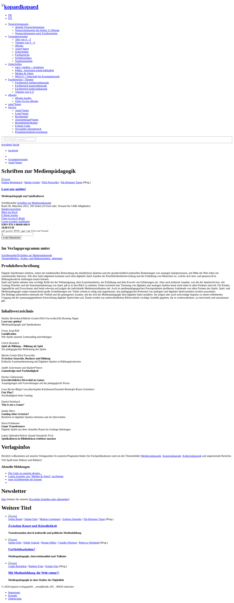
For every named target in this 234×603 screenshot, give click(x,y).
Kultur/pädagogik (191, 455)
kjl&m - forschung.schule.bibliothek (34, 70)
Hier (3, 499)
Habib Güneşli (31, 542)
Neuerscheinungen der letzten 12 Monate (37, 30)
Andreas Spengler (72, 519)
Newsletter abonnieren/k (28, 128)
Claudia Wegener (67, 542)
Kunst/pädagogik (172, 455)
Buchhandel (21, 116)
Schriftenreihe (8, 255)
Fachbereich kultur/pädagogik (31, 88)
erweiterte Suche (10, 144)
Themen (5, 258)
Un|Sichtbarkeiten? (21, 549)
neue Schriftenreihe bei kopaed (25, 479)
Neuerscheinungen (18, 24)
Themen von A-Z (24, 91)
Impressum (14, 592)
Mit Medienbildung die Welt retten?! (33, 573)
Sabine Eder (31, 519)
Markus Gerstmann (50, 519)
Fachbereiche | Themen (20, 79)
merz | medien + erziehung (29, 67)
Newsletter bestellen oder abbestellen (49, 499)
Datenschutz (15, 598)
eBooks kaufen (23, 98)
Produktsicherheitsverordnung (31, 132)
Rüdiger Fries (36, 566)
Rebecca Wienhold (89, 542)
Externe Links (22, 125)
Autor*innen (22, 48)
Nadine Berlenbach (11, 182)
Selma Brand (15, 519)
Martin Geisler (32, 182)
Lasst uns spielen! (13, 189)
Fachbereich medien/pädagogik (32, 82)
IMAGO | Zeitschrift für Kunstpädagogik (37, 76)
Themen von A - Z (25, 42)
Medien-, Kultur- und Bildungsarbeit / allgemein (36, 258)
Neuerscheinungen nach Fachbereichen (36, 33)
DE (10, 15)
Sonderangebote (24, 61)
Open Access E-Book (13, 218)
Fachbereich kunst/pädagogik (31, 85)
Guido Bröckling (17, 566)
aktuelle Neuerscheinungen (29, 27)
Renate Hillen (48, 542)
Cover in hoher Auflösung (15, 221)
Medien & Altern (24, 73)
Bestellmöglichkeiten (26, 122)
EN (10, 18)
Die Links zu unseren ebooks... (25, 473)
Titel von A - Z (23, 39)
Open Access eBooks (26, 101)
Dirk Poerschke (50, 182)
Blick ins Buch (9, 212)
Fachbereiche (22, 54)
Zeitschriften (22, 51)
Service (12, 107)
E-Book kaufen (9, 215)
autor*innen (14, 104)
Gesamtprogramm (18, 36)
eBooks (19, 45)
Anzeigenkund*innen (26, 119)
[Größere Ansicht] (5, 179)
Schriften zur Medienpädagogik (34, 202)
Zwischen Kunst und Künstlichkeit (32, 526)
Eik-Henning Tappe (71, 182)
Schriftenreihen (23, 58)
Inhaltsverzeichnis (11, 209)
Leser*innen (21, 113)
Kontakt (12, 595)
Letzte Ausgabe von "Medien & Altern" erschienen (35, 476)
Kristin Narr (51, 566)
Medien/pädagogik (151, 455)
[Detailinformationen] (12, 516)
